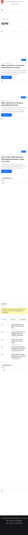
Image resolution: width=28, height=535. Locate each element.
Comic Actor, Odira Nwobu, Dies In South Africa (17, 341)
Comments (23, 319)
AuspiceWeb (19, 520)
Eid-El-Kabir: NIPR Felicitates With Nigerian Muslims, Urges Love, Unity (12, 159)
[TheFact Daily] (14, 6)
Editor (3, 63)
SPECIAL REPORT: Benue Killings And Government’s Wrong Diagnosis (18, 356)
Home (3, 19)
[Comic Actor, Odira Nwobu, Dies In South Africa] (6, 341)
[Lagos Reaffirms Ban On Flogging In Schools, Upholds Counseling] (6, 334)
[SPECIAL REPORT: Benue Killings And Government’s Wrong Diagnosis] (6, 356)
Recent (13, 319)
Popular (4, 319)
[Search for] (26, 10)
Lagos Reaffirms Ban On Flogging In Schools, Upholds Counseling (18, 333)
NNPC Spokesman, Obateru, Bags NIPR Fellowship (12, 104)
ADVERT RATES (19, 523)
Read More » (6, 77)
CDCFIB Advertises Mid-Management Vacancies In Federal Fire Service (18, 348)
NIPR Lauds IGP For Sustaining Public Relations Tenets (12, 66)
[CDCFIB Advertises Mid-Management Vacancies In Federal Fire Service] (6, 349)
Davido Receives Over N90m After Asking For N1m (17, 326)
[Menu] (2, 10)
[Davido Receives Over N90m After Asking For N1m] (6, 327)
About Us (11, 523)
